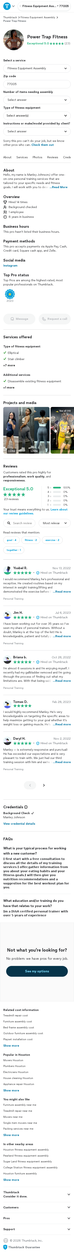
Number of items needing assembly (28, 92)
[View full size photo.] (26, 430)
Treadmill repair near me (17, 1110)
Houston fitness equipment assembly (26, 1149)
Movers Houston (13, 1060)
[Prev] (30, 785)
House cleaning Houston (18, 1078)
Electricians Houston (15, 1072)
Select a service (14, 60)
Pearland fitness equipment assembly (26, 1155)
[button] (13, 39)
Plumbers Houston (14, 1066)
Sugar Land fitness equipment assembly (27, 1161)
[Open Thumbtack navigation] (9, 6)
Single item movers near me (20, 1122)
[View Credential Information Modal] (25, 807)
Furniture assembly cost (17, 1021)
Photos (37, 157)
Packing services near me (18, 1128)
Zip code (9, 76)
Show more (11, 1045)
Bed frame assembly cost (18, 1027)
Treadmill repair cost (15, 1015)
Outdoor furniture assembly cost (23, 1033)
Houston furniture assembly (20, 1173)
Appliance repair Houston (18, 1084)
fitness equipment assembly (38, 17)
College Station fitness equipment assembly (30, 1167)
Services (22, 157)
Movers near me (12, 1116)
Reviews (52, 157)
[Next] (44, 785)
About (7, 157)
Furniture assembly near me (19, 1104)
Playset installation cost (18, 1039)
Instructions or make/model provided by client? (36, 123)
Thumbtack (10, 17)
